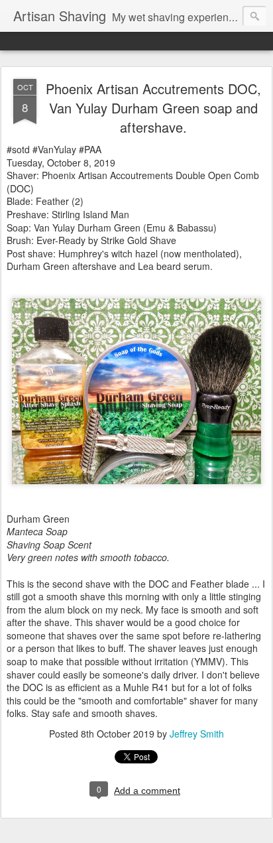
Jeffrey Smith (197, 733)
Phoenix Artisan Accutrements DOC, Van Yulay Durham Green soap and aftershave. (153, 108)
